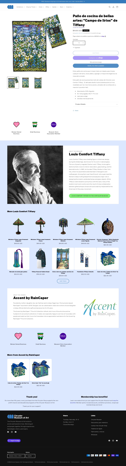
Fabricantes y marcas (97, 431)
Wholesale (94, 434)
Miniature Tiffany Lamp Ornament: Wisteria (63, 240)
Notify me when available (96, 66)
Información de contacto (87, 462)
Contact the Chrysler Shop (99, 425)
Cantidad (75, 39)
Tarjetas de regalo (96, 428)
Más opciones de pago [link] (96, 62)
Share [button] (76, 110)
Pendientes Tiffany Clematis (85, 272)
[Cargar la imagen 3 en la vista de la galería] (38, 82)
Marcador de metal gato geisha (18, 272)
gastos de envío (79, 33)
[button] (20, 7)
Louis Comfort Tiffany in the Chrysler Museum (90, 196)
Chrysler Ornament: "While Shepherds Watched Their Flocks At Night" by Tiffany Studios (108, 241)
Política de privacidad (52, 462)
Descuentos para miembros (99, 422)
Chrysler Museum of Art (16, 462)
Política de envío (75, 462)
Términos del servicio (64, 462)
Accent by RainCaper (78, 27)
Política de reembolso (40, 462)
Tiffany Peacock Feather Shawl (40, 272)
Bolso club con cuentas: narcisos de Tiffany (63, 272)
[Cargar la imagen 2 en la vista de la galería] (25, 82)
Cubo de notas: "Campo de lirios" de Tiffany (107, 272)
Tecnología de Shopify (28, 462)
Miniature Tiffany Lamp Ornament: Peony (41, 240)
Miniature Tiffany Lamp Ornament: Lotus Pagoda (85, 240)
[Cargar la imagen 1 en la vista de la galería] (13, 82)
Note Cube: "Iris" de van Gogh (40, 383)
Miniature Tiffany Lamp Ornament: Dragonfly (18, 240)
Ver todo (63, 281)
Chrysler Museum (96, 419)
